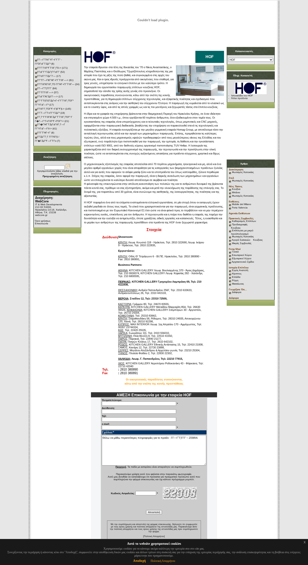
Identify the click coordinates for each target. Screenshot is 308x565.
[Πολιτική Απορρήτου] (154, 536)
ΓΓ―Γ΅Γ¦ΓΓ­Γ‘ (44, 88)
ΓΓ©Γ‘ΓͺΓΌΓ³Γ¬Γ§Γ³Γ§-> (50, 108)
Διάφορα (236, 292)
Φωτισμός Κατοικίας (243, 172)
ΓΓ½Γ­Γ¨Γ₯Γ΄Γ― (46, 76)
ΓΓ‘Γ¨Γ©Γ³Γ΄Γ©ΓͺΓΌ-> (49, 67)
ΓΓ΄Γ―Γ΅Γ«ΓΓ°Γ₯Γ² (48, 113)
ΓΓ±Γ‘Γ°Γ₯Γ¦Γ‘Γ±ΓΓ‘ (48, 72)
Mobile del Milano (241, 204)
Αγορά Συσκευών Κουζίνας (247, 240)
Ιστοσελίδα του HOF (242, 95)
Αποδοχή (139, 561)
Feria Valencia (240, 207)
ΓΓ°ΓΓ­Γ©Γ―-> (45, 92)
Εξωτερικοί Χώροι (241, 258)
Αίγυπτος (237, 273)
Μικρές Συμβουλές (241, 243)
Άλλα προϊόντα (239, 98)
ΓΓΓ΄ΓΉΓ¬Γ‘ (44, 132)
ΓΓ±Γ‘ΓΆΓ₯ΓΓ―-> (47, 96)
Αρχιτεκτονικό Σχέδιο (243, 261)
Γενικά (235, 251)
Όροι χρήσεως (43, 220)
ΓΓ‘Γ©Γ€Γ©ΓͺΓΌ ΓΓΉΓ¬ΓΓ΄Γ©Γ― (55, 84)
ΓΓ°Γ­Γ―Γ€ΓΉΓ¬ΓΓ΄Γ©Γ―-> (52, 80)
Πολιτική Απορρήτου (163, 561)
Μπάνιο (236, 192)
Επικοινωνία (41, 223)
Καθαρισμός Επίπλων (243, 221)
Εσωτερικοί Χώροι (242, 255)
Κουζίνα (236, 189)
